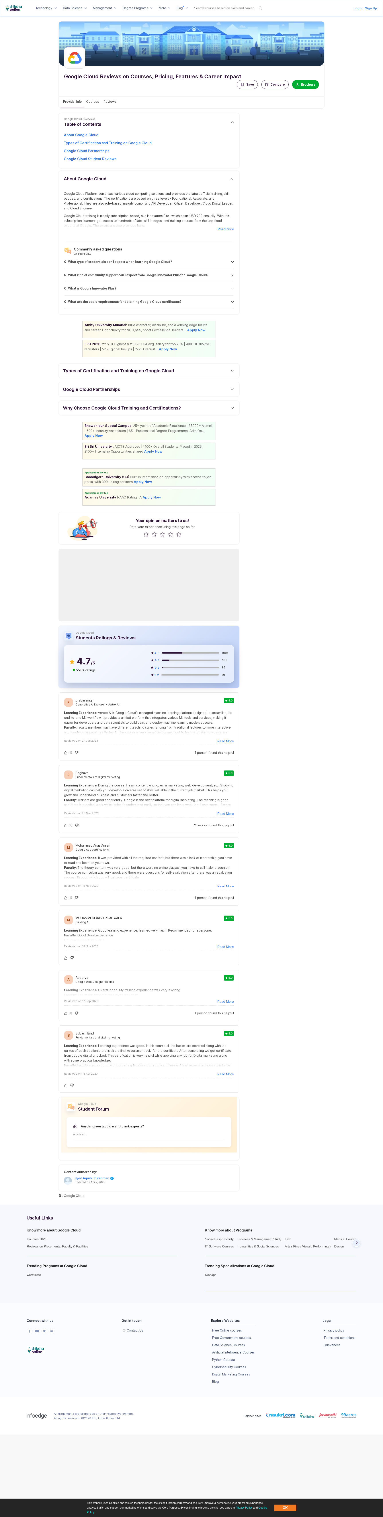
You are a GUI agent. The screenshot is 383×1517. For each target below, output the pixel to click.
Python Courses (224, 1359)
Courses (92, 101)
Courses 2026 (37, 1239)
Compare (277, 84)
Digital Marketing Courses (231, 1374)
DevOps (210, 1275)
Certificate (34, 1275)
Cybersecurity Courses (229, 1367)
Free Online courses (227, 1330)
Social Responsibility (219, 1239)
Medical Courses (346, 1239)
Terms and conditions (339, 1338)
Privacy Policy (244, 1507)
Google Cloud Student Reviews (90, 159)
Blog (215, 1381)
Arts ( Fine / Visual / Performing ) (308, 1246)
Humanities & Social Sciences (258, 1246)
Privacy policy (334, 1330)
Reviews (110, 101)
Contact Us (135, 1330)
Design (339, 1246)
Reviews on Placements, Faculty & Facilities (57, 1246)
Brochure (308, 84)
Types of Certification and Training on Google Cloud (108, 143)
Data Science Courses (228, 1345)
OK (285, 1508)
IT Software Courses (219, 1246)
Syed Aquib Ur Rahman (91, 1178)
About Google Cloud (81, 135)
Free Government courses (231, 1338)
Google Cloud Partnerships (86, 151)
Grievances (332, 1345)
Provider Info (72, 101)
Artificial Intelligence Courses (233, 1352)
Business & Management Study (259, 1239)
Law (288, 1239)
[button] (247, 84)
